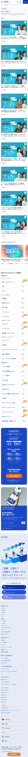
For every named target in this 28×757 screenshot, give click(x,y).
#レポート (4, 263)
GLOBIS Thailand (4, 699)
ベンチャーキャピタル (5, 668)
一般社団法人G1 (4, 705)
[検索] (17, 2)
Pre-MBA (3, 623)
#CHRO (16, 263)
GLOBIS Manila (4, 697)
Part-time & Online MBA (6, 627)
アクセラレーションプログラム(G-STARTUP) (9, 671)
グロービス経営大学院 (5, 681)
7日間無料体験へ (13, 754)
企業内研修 (3, 640)
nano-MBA (4, 621)
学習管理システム (4, 649)
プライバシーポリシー (13, 747)
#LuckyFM (4, 41)
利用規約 (6, 747)
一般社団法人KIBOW (4, 707)
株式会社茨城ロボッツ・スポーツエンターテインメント (11, 710)
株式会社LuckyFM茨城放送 (5, 712)
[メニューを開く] (2, 2)
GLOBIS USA (3, 702)
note (6, 741)
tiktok (6, 724)
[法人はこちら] (25, 2)
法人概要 (2, 747)
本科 (9, 587)
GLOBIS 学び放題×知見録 (5, 631)
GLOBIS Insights (4, 662)
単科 (9, 592)
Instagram (7, 728)
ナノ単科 (7, 597)
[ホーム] (1, 5)
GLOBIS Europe (4, 694)
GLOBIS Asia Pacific (4, 687)
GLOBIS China (3, 692)
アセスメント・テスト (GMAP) (6, 647)
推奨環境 (19, 747)
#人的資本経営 (10, 263)
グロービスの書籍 (4, 658)
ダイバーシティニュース (13, 5)
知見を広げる (6, 5)
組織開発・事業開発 (4, 652)
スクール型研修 (4, 642)
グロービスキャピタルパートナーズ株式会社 (9, 684)
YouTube (7, 719)
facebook (7, 736)
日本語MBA (3, 610)
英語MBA (2, 619)
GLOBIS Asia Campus (5, 690)
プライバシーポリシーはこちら (6, 528)
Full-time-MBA (4, 625)
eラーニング (3, 644)
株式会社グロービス (4, 679)
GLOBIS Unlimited (4, 634)
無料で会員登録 (14, 476)
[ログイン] (20, 2)
